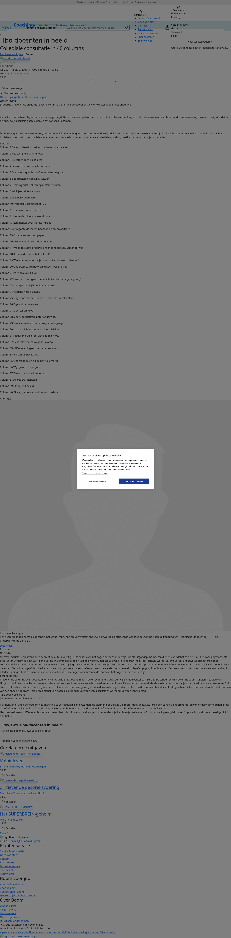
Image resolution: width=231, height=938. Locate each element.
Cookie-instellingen (97, 481)
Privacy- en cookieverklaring (94, 473)
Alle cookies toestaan (134, 481)
